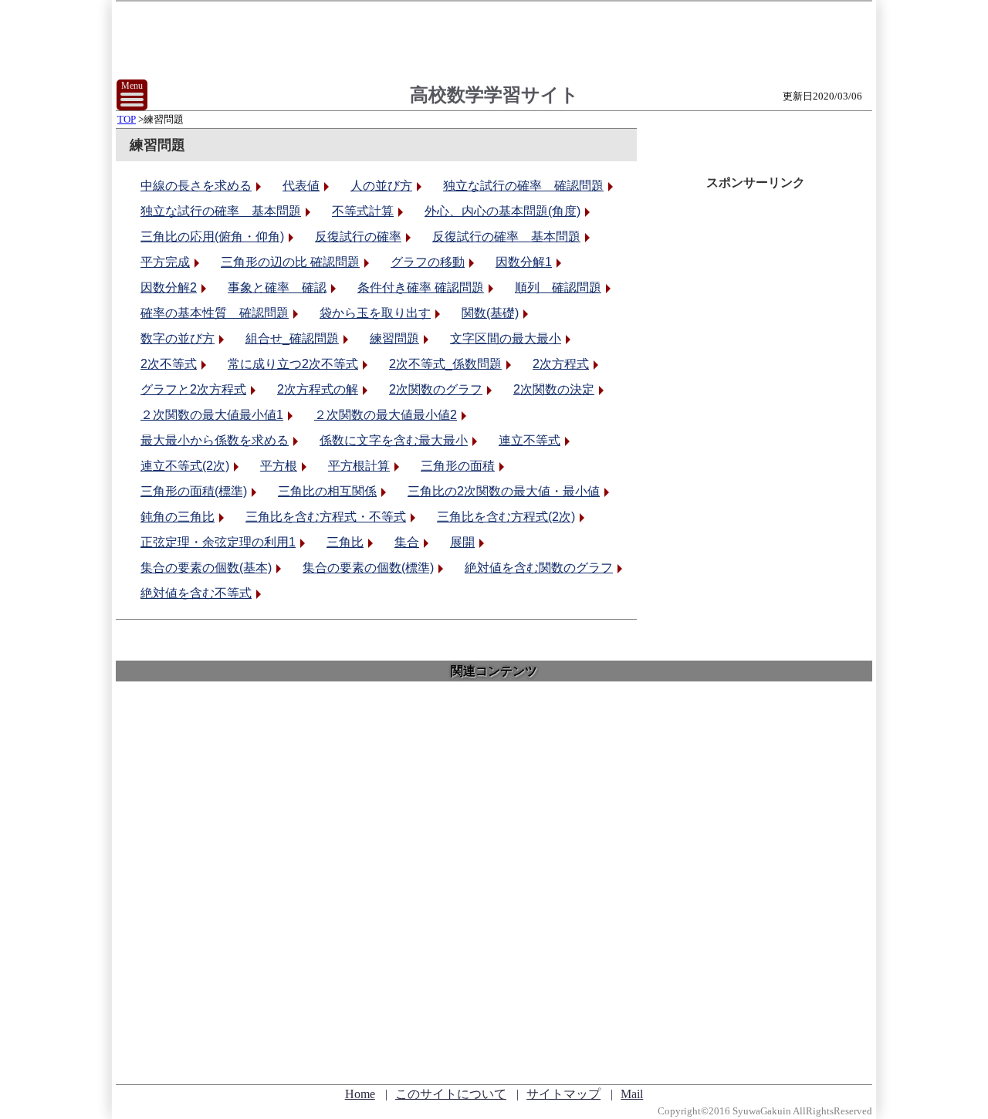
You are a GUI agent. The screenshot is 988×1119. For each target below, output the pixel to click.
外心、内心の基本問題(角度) (502, 211)
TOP (126, 119)
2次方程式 (561, 363)
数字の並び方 (177, 338)
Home (360, 1093)
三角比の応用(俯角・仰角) (212, 236)
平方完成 (165, 262)
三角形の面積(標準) (193, 491)
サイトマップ (563, 1093)
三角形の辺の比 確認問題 (290, 262)
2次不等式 (168, 363)
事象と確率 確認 (277, 287)
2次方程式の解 (317, 389)
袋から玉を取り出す (375, 312)
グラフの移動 (428, 262)
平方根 (278, 465)
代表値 (301, 185)
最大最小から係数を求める (214, 440)
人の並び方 (381, 185)
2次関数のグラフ (435, 389)
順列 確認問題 (558, 287)
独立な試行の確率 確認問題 (523, 185)
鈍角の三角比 (177, 516)
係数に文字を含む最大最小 (394, 440)
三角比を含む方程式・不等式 (325, 516)
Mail (632, 1093)
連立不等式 (529, 440)
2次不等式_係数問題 (445, 363)
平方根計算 (359, 465)
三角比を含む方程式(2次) (506, 516)
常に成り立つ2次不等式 (293, 363)
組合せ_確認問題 (292, 338)
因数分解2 (168, 287)
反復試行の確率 (358, 236)
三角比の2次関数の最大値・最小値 (504, 491)
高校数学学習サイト (494, 95)
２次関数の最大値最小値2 (385, 414)
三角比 (345, 542)
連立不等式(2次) (184, 465)
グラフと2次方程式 (193, 389)
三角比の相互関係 (327, 491)
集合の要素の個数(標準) (368, 567)
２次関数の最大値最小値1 (211, 414)
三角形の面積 (458, 465)
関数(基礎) (490, 312)
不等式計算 (363, 211)
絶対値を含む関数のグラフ (539, 567)
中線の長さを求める (196, 185)
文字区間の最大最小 (505, 338)
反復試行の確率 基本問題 (506, 236)
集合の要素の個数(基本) (206, 567)
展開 (462, 542)
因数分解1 (524, 262)
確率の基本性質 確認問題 (214, 312)
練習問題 (394, 338)
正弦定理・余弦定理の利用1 (218, 542)
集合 (406, 542)
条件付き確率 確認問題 (420, 287)
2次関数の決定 (553, 389)
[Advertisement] (494, 870)
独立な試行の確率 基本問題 (220, 211)
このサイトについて (450, 1093)
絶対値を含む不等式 (196, 593)
